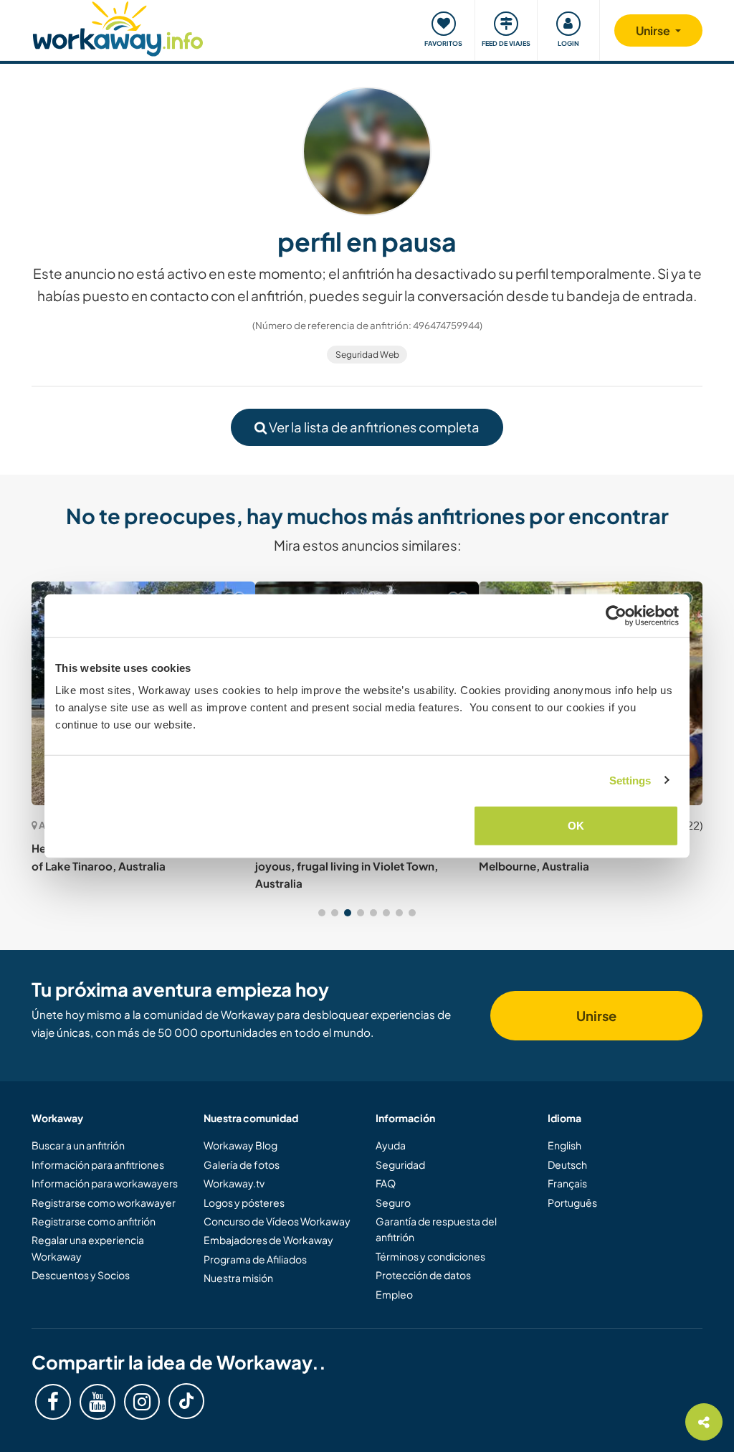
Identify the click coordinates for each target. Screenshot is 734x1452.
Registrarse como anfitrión (94, 1221)
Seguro (393, 1202)
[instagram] (142, 1402)
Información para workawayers (105, 1183)
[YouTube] (97, 1402)
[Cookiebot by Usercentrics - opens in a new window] (616, 615)
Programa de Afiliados (255, 1259)
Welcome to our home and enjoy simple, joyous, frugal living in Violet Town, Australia (360, 865)
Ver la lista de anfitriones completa (373, 427)
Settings (630, 780)
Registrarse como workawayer (104, 1202)
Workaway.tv (234, 1183)
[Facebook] (53, 1402)
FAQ (386, 1183)
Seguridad (400, 1164)
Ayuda (391, 1145)
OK (576, 826)
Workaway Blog (240, 1145)
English (564, 1145)
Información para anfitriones (98, 1164)
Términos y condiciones (430, 1256)
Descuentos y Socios (81, 1274)
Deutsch (567, 1164)
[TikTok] (186, 1401)
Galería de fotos (242, 1164)
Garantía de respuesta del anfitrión (436, 1229)
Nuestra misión (238, 1277)
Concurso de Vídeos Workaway (277, 1221)
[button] (321, 912)
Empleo (394, 1294)
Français (567, 1183)
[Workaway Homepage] (118, 27)
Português (572, 1202)
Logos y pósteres (244, 1202)
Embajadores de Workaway (268, 1239)
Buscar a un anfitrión (78, 1145)
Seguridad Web (367, 354)
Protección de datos (423, 1274)
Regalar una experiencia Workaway (88, 1247)
